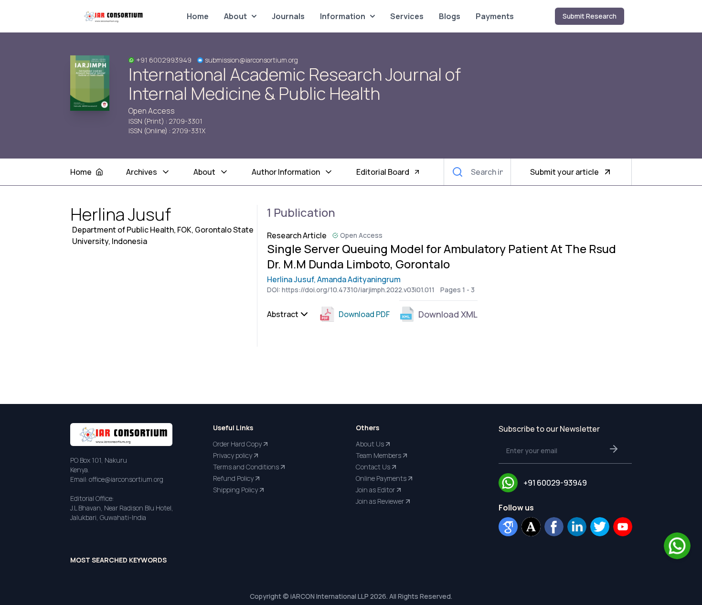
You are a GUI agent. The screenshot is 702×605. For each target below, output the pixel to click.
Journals (288, 16)
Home (198, 16)
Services (407, 16)
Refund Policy (233, 478)
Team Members (378, 455)
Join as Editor (375, 489)
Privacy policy (232, 455)
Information (342, 16)
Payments (495, 16)
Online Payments (381, 478)
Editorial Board (382, 172)
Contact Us (373, 466)
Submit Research (590, 16)
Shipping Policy (235, 489)
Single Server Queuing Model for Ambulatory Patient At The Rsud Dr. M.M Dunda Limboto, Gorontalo (441, 256)
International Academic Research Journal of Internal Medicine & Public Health (294, 84)
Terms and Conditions (246, 466)
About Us (370, 443)
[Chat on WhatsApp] (677, 545)
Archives (141, 172)
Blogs (449, 16)
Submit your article (564, 172)
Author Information (286, 172)
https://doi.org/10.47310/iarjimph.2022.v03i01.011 (358, 289)
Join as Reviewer (380, 501)
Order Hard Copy (237, 443)
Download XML (448, 314)
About (235, 16)
